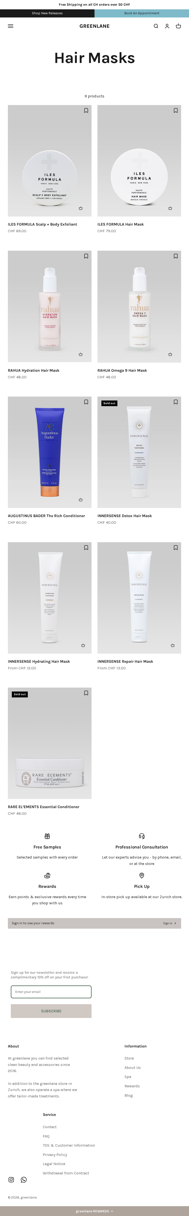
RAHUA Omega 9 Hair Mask (122, 370)
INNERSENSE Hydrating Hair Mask (39, 661)
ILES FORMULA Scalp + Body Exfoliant (42, 224)
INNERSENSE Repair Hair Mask (125, 661)
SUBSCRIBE (51, 1011)
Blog (129, 1095)
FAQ (46, 1136)
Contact (50, 1126)
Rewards (132, 1086)
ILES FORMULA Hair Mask (120, 224)
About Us (133, 1067)
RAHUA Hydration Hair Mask (33, 370)
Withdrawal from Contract (66, 1173)
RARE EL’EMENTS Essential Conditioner (43, 806)
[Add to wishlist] (86, 110)
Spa (128, 1076)
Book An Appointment (141, 13)
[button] (94, 1211)
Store (129, 1058)
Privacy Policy (55, 1154)
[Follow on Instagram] (11, 1179)
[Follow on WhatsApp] (23, 1179)
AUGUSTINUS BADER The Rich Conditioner (46, 515)
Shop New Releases (47, 13)
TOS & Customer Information (69, 1145)
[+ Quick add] (83, 208)
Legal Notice (54, 1163)
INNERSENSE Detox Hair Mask (124, 515)
